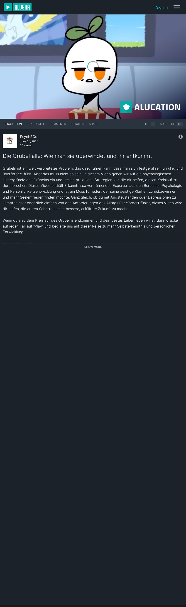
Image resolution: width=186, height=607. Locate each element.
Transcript (35, 124)
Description (12, 124)
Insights (77, 124)
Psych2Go (28, 136)
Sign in (162, 7)
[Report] (180, 136)
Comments (57, 124)
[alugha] (18, 7)
